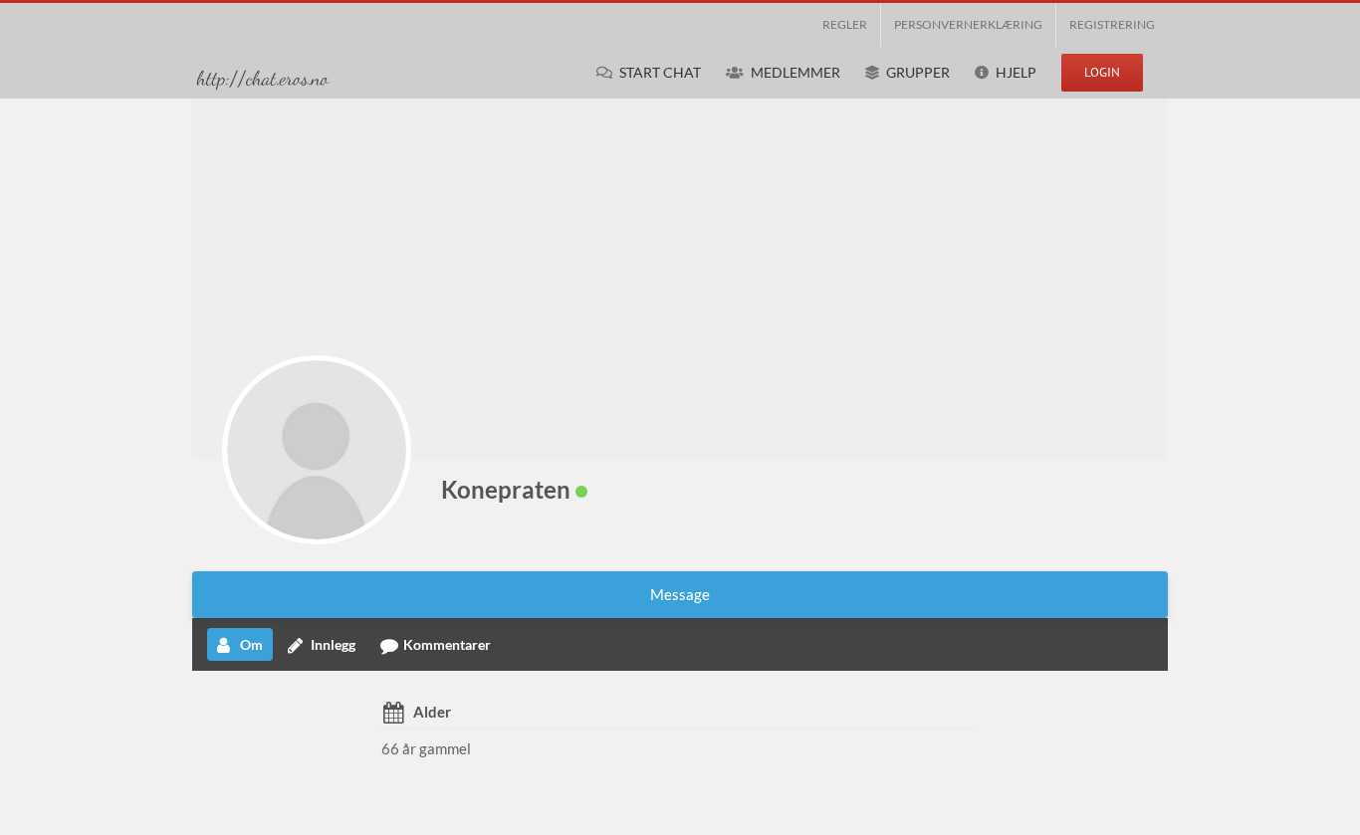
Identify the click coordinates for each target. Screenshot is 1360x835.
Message (680, 594)
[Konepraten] (316, 449)
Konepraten (505, 489)
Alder (432, 712)
